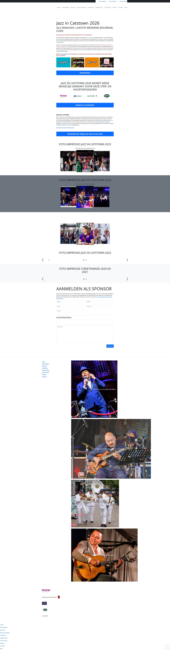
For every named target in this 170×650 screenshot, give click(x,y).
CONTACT (120, 7)
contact (64, 123)
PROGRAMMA (65, 7)
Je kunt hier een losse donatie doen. (65, 127)
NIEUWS (115, 7)
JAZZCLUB (73, 7)
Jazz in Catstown (102, 1)
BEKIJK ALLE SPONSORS (85, 105)
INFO (126, 7)
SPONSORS (91, 7)
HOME (58, 7)
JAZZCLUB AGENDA (81, 7)
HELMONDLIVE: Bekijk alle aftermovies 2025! (85, 134)
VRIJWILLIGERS (98, 7)
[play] (85, 161)
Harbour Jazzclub (123, 1)
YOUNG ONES (107, 7)
